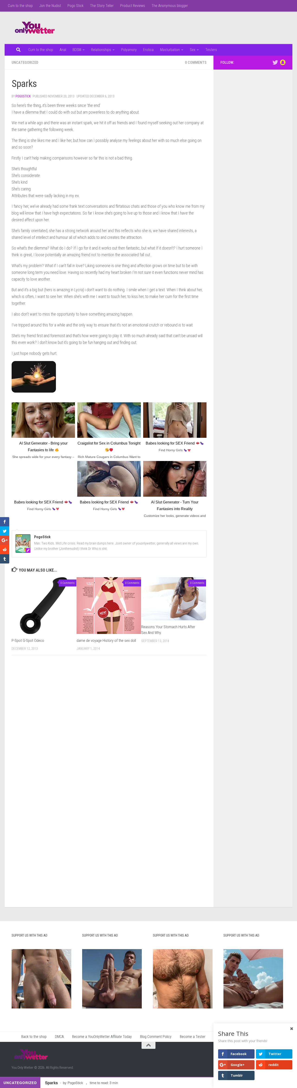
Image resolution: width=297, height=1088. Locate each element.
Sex (192, 50)
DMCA (59, 1036)
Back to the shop (34, 1036)
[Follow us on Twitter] (275, 62)
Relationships (101, 50)
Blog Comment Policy (155, 1036)
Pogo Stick (76, 5)
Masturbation (170, 50)
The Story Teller (102, 5)
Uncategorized (25, 62)
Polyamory (129, 50)
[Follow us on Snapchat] (282, 62)
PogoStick (23, 96)
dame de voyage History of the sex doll (106, 640)
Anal (63, 50)
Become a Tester (192, 1036)
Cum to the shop (20, 5)
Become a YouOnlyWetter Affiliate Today (102, 1036)
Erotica (148, 50)
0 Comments (196, 62)
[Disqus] (109, 723)
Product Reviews (132, 5)
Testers (211, 50)
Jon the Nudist (50, 5)
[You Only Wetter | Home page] (35, 28)
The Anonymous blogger (170, 5)
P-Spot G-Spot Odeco (28, 640)
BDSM (77, 50)
